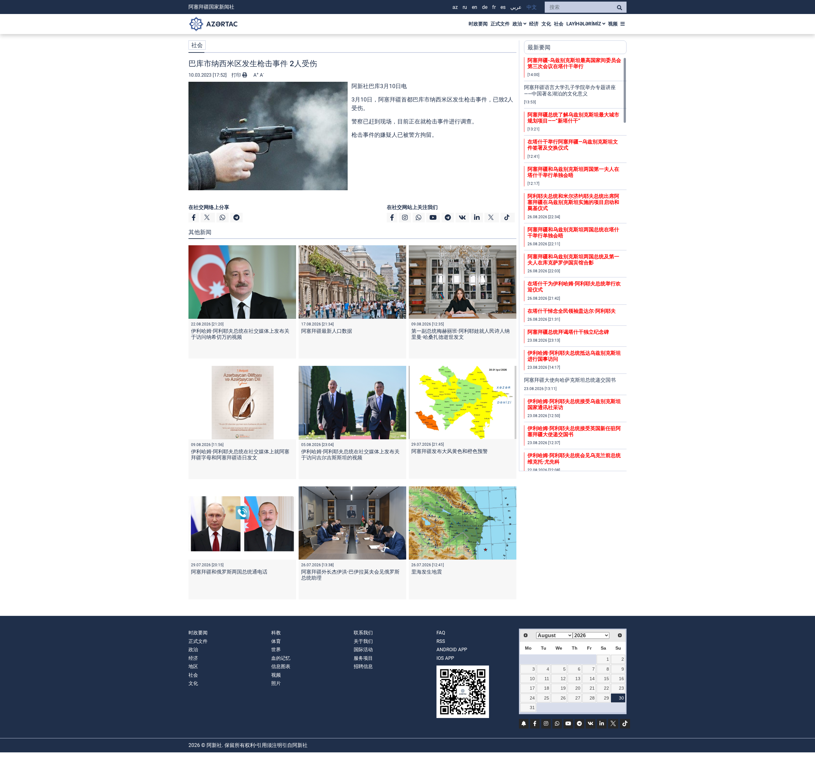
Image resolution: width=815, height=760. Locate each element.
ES (503, 7)
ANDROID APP (451, 649)
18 (546, 688)
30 (621, 698)
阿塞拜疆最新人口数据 (326, 331)
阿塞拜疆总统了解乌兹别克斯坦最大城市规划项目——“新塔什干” (573, 118)
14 (592, 678)
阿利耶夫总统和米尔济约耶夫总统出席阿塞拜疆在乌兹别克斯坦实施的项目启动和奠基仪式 (573, 202)
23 (621, 688)
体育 (276, 641)
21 (592, 688)
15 (606, 678)
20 (577, 688)
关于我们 (363, 641)
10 (532, 678)
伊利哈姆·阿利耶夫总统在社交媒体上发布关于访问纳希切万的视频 (240, 334)
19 (563, 688)
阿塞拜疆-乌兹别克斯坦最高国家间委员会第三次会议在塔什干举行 (574, 63)
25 (546, 698)
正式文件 (500, 24)
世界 (276, 649)
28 (592, 698)
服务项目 (363, 658)
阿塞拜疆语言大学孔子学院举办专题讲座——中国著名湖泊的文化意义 (570, 90)
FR (494, 7)
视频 (613, 24)
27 (577, 698)
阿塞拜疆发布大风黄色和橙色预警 (449, 451)
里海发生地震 (426, 572)
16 (621, 678)
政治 (518, 24)
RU (465, 7)
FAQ (440, 633)
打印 (236, 75)
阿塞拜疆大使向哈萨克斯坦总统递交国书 (570, 380)
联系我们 (363, 633)
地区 (193, 666)
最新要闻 (539, 47)
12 (563, 678)
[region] (575, 264)
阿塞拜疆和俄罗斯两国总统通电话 (229, 572)
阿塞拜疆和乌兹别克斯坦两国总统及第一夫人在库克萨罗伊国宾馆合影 (573, 260)
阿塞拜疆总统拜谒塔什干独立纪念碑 (568, 332)
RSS (440, 641)
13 (577, 678)
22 (606, 688)
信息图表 (280, 666)
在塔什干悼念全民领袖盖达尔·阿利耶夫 (572, 311)
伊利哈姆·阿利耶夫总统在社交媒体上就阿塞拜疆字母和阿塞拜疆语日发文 (240, 455)
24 (532, 698)
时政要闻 (478, 24)
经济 (534, 24)
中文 (532, 7)
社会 (558, 24)
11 (546, 678)
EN (474, 7)
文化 (546, 24)
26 (563, 698)
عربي (516, 7)
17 (532, 688)
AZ (455, 7)
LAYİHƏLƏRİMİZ (584, 24)
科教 (276, 633)
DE (484, 7)
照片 (276, 683)
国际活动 (363, 649)
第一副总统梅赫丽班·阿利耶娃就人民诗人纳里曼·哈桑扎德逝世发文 (460, 334)
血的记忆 (280, 658)
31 (532, 707)
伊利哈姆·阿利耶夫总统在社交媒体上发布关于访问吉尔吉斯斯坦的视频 (350, 455)
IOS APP (445, 658)
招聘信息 (363, 666)
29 (606, 698)
